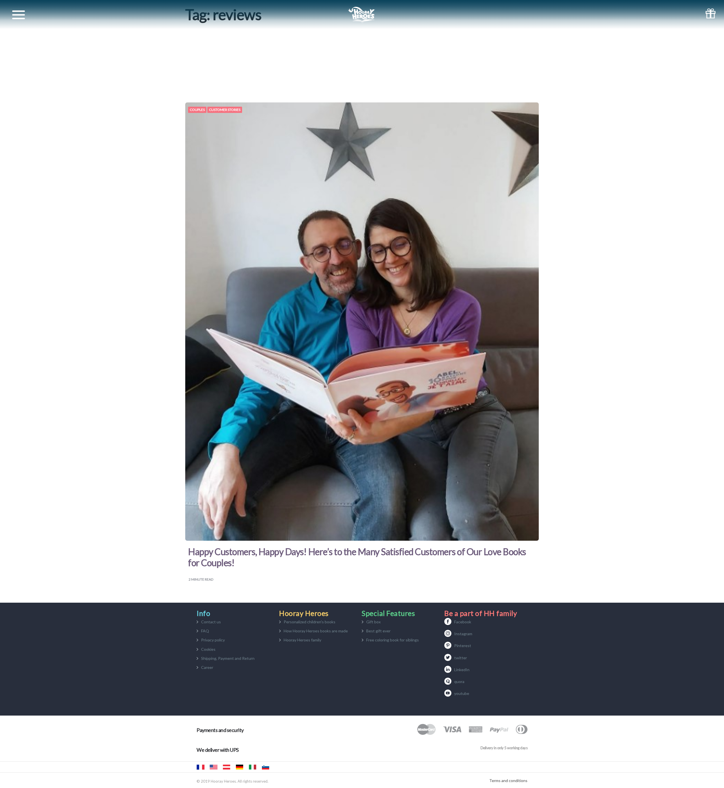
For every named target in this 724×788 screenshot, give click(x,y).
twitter (460, 657)
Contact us (211, 621)
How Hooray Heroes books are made (316, 630)
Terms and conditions (508, 780)
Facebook (462, 621)
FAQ (205, 630)
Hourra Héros (200, 767)
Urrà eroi (253, 767)
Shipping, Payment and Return (228, 658)
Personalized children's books (309, 621)
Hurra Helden (226, 767)
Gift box (373, 621)
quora (459, 681)
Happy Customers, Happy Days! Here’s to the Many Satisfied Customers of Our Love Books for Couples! (357, 557)
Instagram (463, 633)
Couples (197, 110)
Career (207, 667)
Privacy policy (213, 639)
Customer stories (224, 110)
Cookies (208, 649)
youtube (461, 693)
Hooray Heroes (213, 767)
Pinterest (462, 645)
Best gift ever (378, 630)
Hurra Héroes (279, 767)
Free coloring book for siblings (392, 639)
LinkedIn (461, 669)
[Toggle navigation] (18, 15)
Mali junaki (266, 767)
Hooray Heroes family (302, 639)
